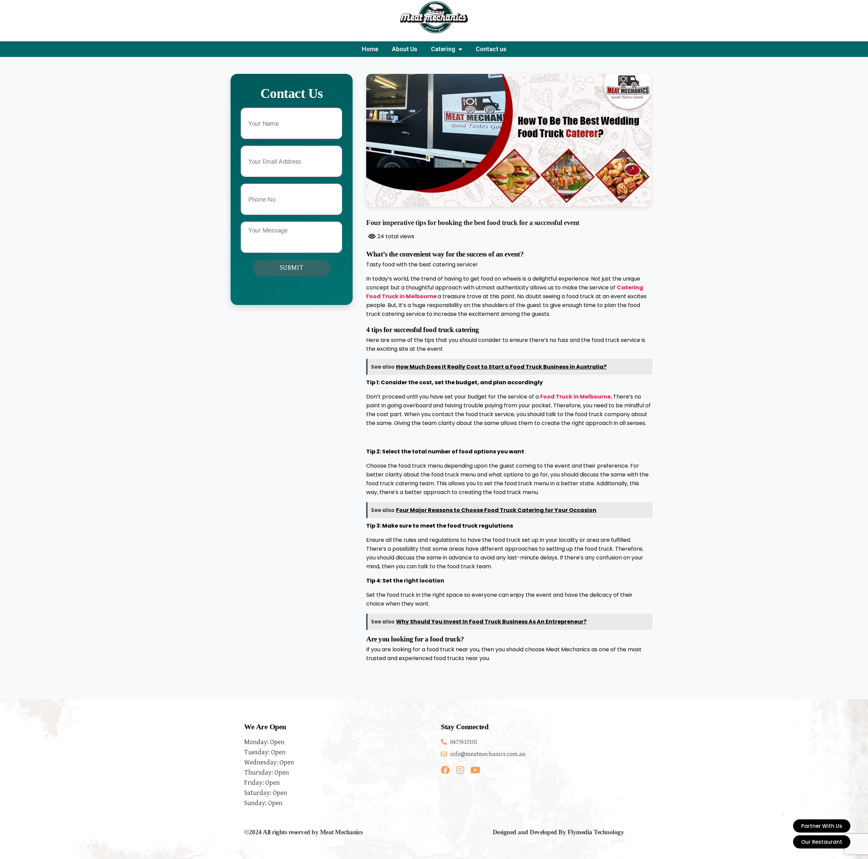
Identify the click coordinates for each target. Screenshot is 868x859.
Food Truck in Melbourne (575, 397)
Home (370, 49)
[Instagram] (460, 769)
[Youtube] (475, 769)
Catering (443, 49)
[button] (821, 841)
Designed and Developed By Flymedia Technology (558, 832)
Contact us (491, 49)
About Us (404, 49)
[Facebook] (445, 769)
